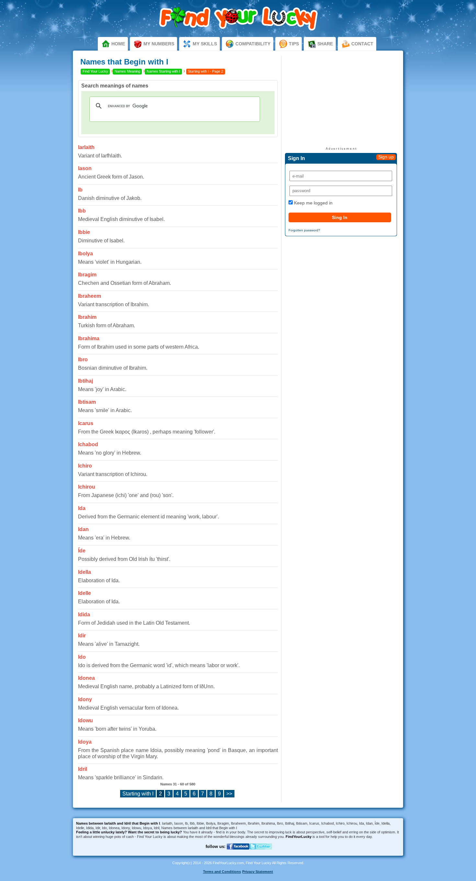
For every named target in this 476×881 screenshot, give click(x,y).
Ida (81, 508)
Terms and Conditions (222, 872)
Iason (85, 168)
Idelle (84, 593)
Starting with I (137, 793)
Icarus (85, 423)
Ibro (83, 359)
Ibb (82, 211)
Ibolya (85, 253)
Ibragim (87, 274)
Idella (84, 572)
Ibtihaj (85, 381)
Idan (83, 529)
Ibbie (84, 232)
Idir (82, 635)
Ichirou (86, 487)
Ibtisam (87, 402)
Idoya (85, 742)
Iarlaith (86, 147)
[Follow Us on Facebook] (238, 853)
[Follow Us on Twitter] (260, 853)
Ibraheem (89, 296)
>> (229, 793)
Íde (81, 550)
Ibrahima (88, 338)
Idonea (86, 678)
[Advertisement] (341, 101)
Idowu (85, 720)
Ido (82, 657)
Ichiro (85, 466)
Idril (82, 769)
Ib (80, 189)
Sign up (386, 156)
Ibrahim (87, 317)
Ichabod (88, 444)
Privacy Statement (257, 872)
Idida (84, 614)
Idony (85, 699)
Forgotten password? (304, 230)
